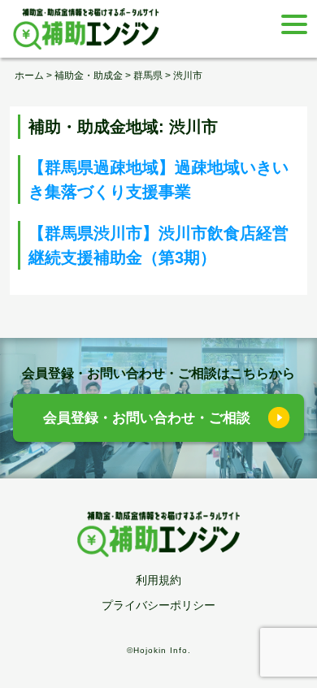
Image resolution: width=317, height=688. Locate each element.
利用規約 (158, 579)
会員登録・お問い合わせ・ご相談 (146, 418)
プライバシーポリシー (158, 605)
